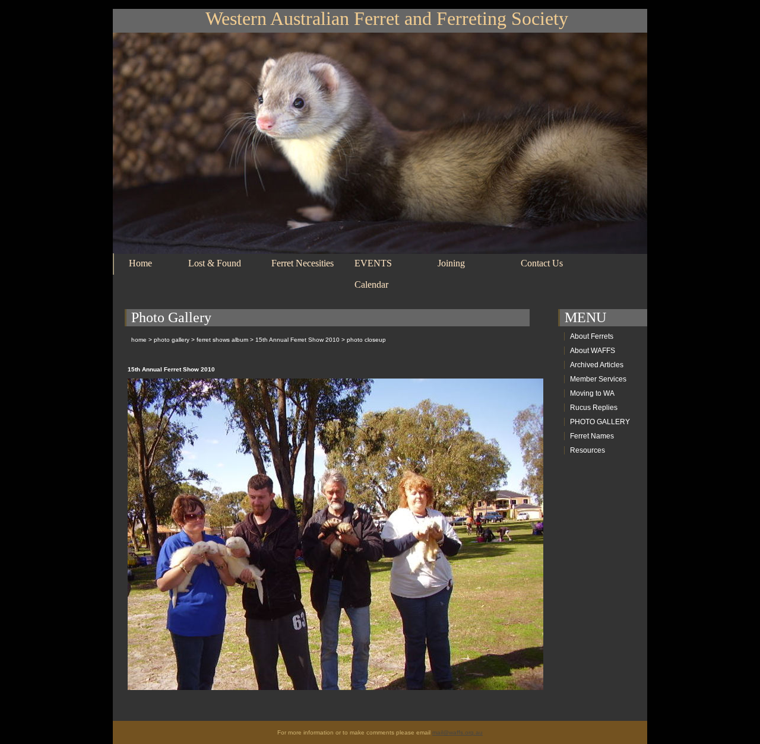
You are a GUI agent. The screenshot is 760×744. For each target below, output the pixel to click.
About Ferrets (591, 336)
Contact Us (542, 263)
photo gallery (171, 339)
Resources (587, 450)
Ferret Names (592, 436)
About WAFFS (592, 350)
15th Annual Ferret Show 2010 (297, 339)
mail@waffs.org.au (457, 732)
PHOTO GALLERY (600, 422)
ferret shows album (222, 339)
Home (140, 263)
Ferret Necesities (302, 263)
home (139, 339)
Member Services (598, 379)
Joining (451, 263)
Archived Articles (596, 365)
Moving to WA (592, 393)
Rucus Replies (594, 407)
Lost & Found (214, 263)
